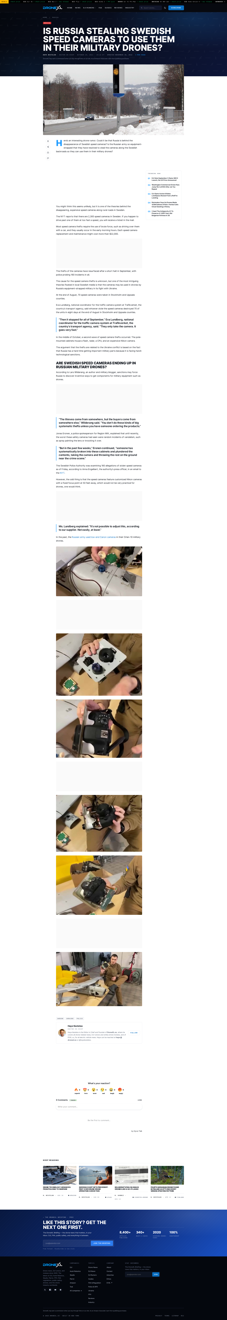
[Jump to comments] (48, 158)
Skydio (72, 1275)
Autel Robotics (75, 1271)
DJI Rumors (88, 8)
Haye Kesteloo (75, 1026)
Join (156, 1274)
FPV (89, 1294)
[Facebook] (50, 1290)
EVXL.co (71, 1037)
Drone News (93, 1267)
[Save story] (48, 141)
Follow (134, 1033)
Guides (108, 8)
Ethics (109, 1279)
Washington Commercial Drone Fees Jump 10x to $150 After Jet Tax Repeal (165, 187)
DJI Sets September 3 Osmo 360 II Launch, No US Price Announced (165, 179)
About (109, 1267)
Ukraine (70, 1018)
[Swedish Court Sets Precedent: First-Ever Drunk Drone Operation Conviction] (95, 1175)
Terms (167, 1315)
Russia (55, 17)
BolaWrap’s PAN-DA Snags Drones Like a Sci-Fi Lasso (127, 1188)
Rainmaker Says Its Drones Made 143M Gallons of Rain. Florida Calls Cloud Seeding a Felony (165, 204)
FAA (100, 8)
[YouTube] (55, 1290)
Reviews (118, 8)
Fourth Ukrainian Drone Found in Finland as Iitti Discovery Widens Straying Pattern (165, 1189)
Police (80, 1018)
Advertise (110, 1275)
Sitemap (175, 1315)
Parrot (72, 1279)
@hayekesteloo (85, 1040)
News (78, 8)
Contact (109, 1271)
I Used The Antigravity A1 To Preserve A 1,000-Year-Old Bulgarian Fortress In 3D (162, 213)
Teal (71, 1287)
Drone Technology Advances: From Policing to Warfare (57, 1188)
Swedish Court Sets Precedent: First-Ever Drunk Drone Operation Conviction (93, 1189)
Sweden (60, 1018)
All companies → (76, 1291)
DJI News (91, 1271)
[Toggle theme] (165, 8)
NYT (62, 473)
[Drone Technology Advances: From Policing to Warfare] (59, 1175)
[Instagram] (60, 1290)
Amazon (73, 1283)
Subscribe (176, 8)
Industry (129, 8)
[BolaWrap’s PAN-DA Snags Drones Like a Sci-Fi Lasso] (131, 1175)
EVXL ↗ (109, 1283)
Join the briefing (102, 1243)
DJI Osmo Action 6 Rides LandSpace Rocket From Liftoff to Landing (164, 196)
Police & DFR (93, 1287)
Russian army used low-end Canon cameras (94, 537)
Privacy (158, 1315)
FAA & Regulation (94, 1283)
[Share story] (48, 146)
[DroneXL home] (52, 7)
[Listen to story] (48, 152)
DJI (71, 1267)
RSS (182, 1315)
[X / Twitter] (45, 1290)
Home (69, 8)
